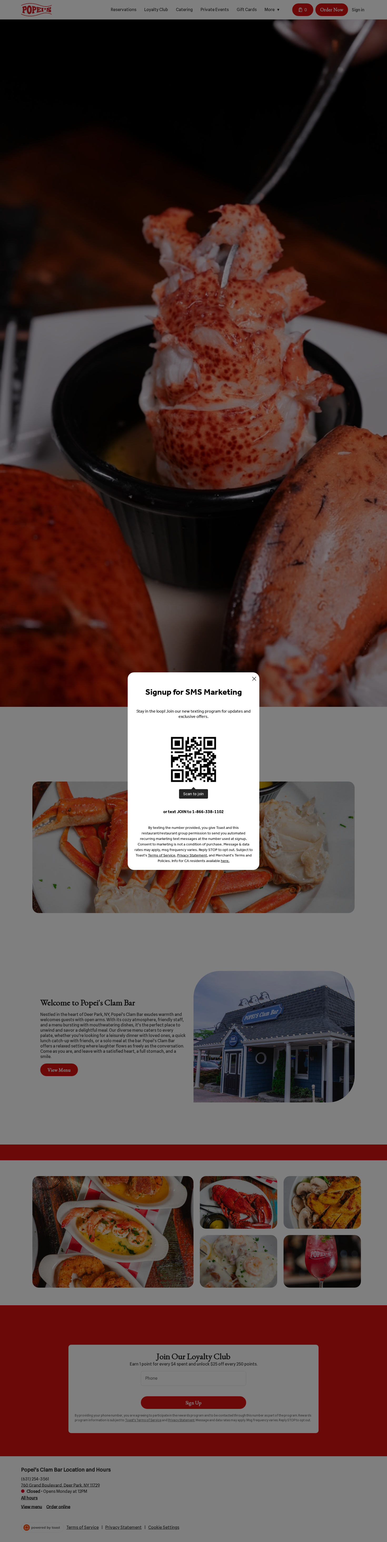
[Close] (254, 679)
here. (225, 861)
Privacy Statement (192, 855)
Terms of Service (161, 855)
